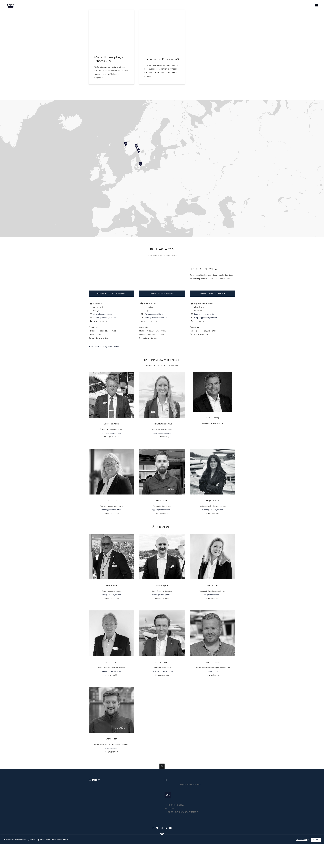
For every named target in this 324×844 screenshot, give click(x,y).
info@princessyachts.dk (204, 314)
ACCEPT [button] (316, 840)
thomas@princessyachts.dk (162, 595)
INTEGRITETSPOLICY (175, 805)
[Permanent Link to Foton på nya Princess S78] (162, 32)
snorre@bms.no (111, 748)
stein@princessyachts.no (111, 671)
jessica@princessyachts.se (162, 433)
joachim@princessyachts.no (162, 671)
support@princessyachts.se (104, 318)
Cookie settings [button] (302, 840)
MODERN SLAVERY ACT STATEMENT (182, 812)
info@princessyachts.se (102, 314)
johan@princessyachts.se (111, 595)
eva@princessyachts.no (213, 595)
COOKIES (170, 808)
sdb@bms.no (213, 671)
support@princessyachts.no (155, 318)
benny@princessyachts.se (111, 433)
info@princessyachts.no (153, 314)
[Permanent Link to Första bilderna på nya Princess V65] (111, 32)
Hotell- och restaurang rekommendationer (106, 347)
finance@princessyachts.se (111, 510)
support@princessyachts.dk (205, 318)
